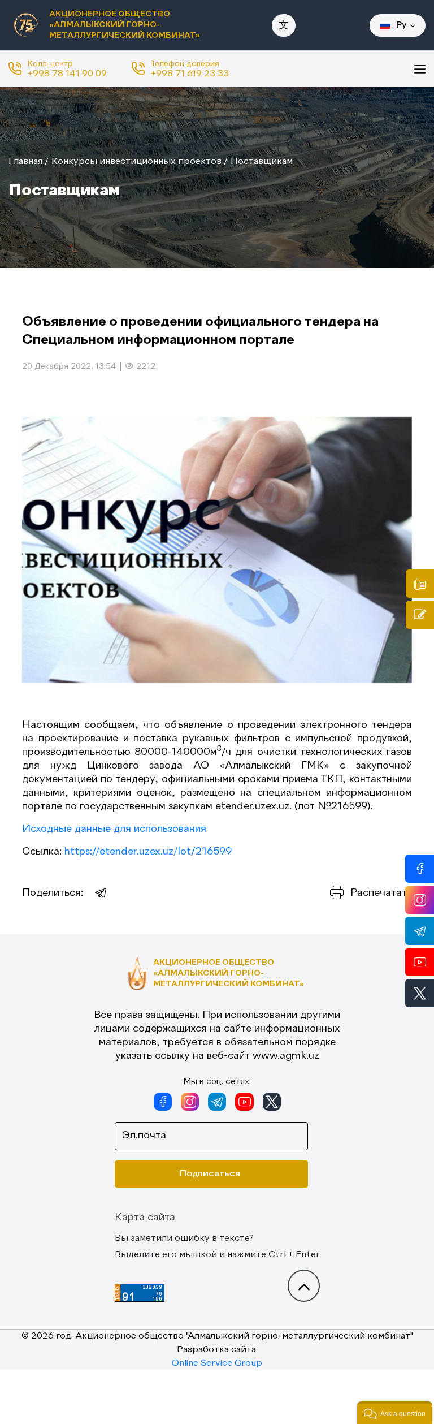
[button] (394, 1412)
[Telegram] (101, 893)
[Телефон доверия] (420, 583)
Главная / (28, 161)
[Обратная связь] (420, 615)
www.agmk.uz (286, 1056)
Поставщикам (262, 161)
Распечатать (381, 893)
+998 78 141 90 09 (67, 74)
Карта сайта (145, 1217)
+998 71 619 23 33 (190, 74)
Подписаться (210, 1174)
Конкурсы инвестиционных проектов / (139, 161)
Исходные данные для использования (114, 829)
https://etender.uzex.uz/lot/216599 (148, 852)
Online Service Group (217, 1363)
